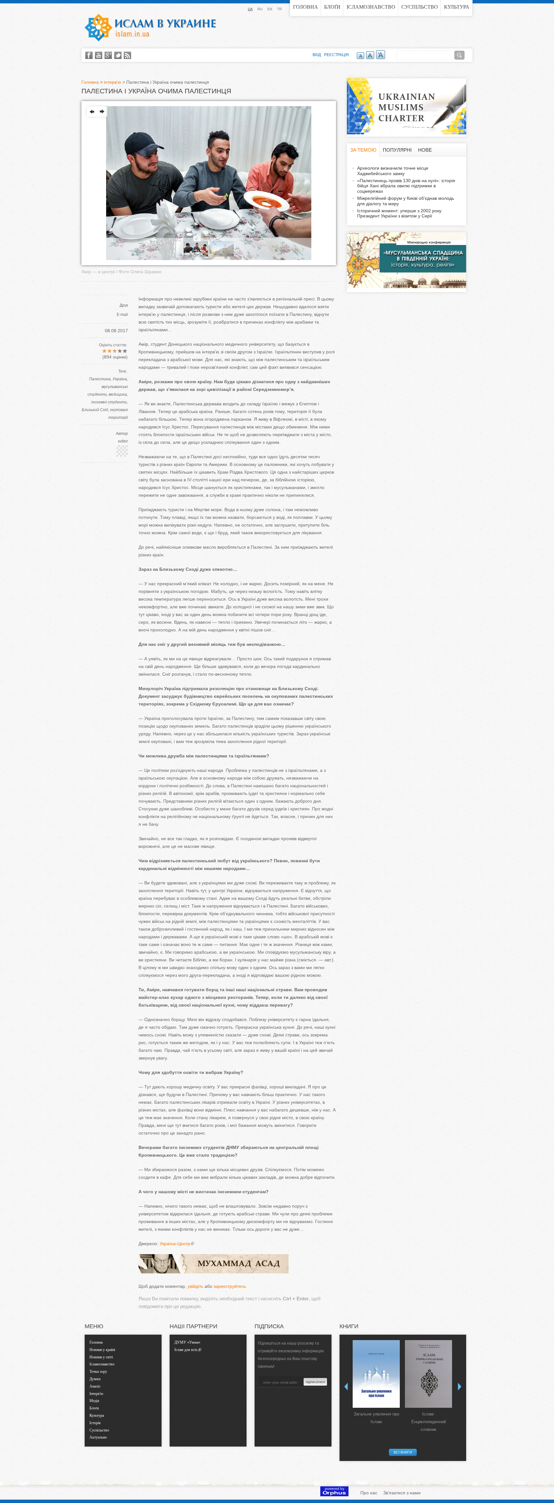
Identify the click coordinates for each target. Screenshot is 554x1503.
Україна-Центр (175, 1243)
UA (250, 9)
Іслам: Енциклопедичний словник (428, 1422)
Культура (456, 7)
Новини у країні (102, 1349)
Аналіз (94, 1386)
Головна (305, 7)
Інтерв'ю (96, 1393)
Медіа (94, 1400)
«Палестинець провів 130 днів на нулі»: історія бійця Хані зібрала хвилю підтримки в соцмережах (406, 186)
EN (269, 9)
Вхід (317, 55)
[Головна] (150, 27)
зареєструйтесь (230, 1286)
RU (260, 9)
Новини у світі (101, 1357)
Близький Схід (95, 410)
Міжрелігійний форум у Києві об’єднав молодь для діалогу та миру (405, 201)
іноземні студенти (109, 402)
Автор (122, 433)
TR (279, 9)
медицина (118, 394)
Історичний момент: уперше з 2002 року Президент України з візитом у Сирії (399, 213)
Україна (120, 379)
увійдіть (195, 1286)
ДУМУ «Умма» (187, 1342)
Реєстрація (336, 55)
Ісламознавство (371, 7)
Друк (124, 305)
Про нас (368, 1492)
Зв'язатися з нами (402, 1492)
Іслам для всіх (185, 1349)
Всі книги (403, 1452)
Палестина (100, 379)
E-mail (122, 314)
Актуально (98, 1437)
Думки (94, 1379)
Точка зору (98, 1371)
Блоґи (332, 7)
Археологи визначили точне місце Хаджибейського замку (392, 170)
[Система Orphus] (334, 1494)
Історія (95, 1423)
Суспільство (419, 7)
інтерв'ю (112, 82)
